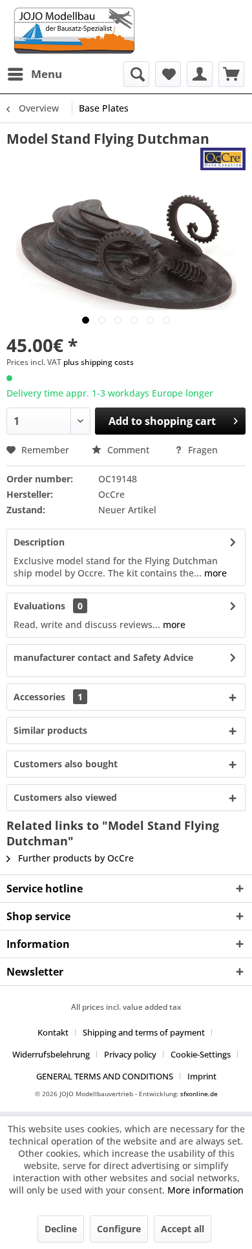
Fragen (201, 450)
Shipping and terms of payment (144, 1032)
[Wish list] (168, 74)
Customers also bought (66, 764)
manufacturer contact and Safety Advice (103, 657)
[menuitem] (34, 74)
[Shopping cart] (231, 74)
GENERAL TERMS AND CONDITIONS (104, 1076)
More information (205, 1190)
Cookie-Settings (201, 1054)
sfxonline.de (199, 1093)
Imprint (201, 1076)
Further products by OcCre (75, 858)
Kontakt (52, 1032)
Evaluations (39, 606)
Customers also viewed (65, 797)
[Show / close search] (136, 74)
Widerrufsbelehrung (51, 1054)
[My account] (200, 74)
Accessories (48, 697)
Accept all (182, 1229)
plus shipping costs (98, 362)
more (214, 573)
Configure (119, 1229)
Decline (61, 1229)
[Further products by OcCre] (223, 159)
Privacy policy (130, 1054)
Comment (128, 450)
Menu (46, 73)
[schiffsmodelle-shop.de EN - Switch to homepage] (126, 30)
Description (39, 542)
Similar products (50, 730)
